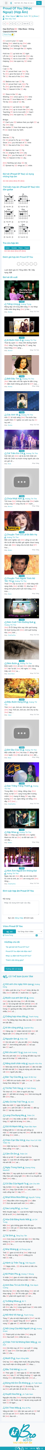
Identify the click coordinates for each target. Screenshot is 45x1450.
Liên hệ (32, 1448)
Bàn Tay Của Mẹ (13, 1077)
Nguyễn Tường (34, 1197)
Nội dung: (6, 899)
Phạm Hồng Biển (22, 1358)
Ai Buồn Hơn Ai (14, 340)
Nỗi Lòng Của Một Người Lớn (19, 1328)
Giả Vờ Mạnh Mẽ (13, 1126)
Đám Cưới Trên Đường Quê (19, 622)
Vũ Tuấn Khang (30, 1088)
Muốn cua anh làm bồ (15, 998)
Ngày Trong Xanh (13, 1167)
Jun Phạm (24, 1208)
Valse (9, 715)
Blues (36, 16)
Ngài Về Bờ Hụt (30, 1077)
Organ (27, 248)
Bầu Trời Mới (11, 1369)
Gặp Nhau (11, 832)
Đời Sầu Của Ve (14, 750)
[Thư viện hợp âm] (38, 1448)
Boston (10, 350)
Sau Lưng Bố (11, 1208)
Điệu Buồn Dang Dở (16, 702)
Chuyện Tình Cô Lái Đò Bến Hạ (21, 534)
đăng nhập (19, 918)
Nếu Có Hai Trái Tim (15, 1101)
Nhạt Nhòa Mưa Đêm (15, 1197)
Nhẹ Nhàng (10, 1249)
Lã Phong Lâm (25, 1249)
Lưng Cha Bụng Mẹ (14, 1115)
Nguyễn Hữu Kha (35, 1063)
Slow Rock (11, 674)
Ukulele (14, 248)
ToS (26, 1448)
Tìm (38, 3)
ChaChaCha (11, 635)
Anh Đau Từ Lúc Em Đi (16, 1285)
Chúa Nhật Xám (14, 498)
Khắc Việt (24, 1039)
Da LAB (23, 1369)
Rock (9, 464)
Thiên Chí (30, 1115)
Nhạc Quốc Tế (24, 16)
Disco (10, 594)
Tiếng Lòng (12, 304)
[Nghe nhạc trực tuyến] (22, 1448)
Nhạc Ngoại (10, 16)
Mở (11, 932)
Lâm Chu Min (34, 1184)
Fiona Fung (8, 34)
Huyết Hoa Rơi (12, 1394)
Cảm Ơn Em (11, 1153)
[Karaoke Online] (19, 1448)
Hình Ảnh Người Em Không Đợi (21, 870)
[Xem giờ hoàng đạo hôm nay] (16, 1448)
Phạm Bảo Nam (30, 1126)
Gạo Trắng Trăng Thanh (18, 786)
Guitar (7, 248)
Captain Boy (29, 1028)
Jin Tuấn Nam (36, 1383)
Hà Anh (31, 1102)
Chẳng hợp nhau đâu (15, 1016)
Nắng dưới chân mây (15, 1063)
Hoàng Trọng (26, 304)
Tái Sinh (9, 1235)
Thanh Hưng (33, 1016)
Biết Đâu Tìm (12, 378)
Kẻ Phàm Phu (11, 1274)
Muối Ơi (9, 1358)
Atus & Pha (26, 1408)
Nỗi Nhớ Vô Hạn (13, 1314)
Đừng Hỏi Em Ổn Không (16, 1383)
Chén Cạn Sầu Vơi (14, 1140)
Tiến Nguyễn (30, 1263)
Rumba (10, 312)
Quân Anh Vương (30, 1052)
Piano (20, 248)
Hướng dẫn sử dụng (13, 969)
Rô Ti (24, 1301)
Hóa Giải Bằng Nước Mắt (17, 1219)
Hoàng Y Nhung (27, 1274)
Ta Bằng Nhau (12, 1301)
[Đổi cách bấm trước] (4, 206)
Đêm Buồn (11, 663)
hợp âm (8, 206)
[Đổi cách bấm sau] (12, 206)
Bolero (10, 550)
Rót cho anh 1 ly (13, 1052)
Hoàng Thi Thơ (30, 340)
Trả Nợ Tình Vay (13, 1088)
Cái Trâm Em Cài (14, 453)
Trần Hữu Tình (10, 19)
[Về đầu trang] (42, 1448)
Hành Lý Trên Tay (13, 1262)
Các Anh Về (12, 414)
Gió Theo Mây (12, 1407)
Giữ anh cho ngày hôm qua (18, 984)
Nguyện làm (11, 1038)
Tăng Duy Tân (21, 1236)
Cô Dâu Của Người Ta (15, 1183)
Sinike (31, 998)
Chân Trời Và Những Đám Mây (20, 1342)
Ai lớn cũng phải (13, 1027)
